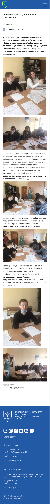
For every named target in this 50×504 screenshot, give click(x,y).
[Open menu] (45, 4)
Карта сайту (9, 437)
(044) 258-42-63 (10, 481)
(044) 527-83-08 (10, 483)
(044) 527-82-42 (10, 456)
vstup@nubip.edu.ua (11, 487)
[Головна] (4, 4)
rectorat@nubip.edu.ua (12, 460)
